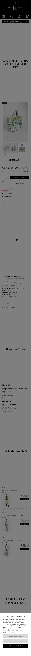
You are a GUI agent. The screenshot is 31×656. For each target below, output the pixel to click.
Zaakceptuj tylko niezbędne (15, 636)
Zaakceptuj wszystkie (15, 645)
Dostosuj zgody (15, 641)
